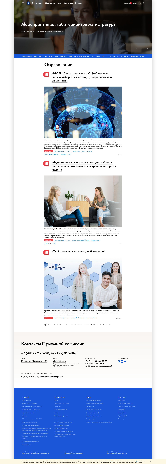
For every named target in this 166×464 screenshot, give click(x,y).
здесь (111, 461)
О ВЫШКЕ (25, 397)
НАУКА (88, 397)
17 (94, 324)
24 (109, 324)
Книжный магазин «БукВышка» (127, 406)
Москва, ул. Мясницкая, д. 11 (34, 361)
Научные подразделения (93, 400)
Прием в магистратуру (61, 416)
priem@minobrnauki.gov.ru (51, 376)
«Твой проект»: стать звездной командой (78, 251)
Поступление (37, 3)
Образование (50, 3)
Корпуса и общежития (28, 413)
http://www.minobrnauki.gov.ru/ (30, 452)
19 (100, 324)
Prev (136, 48)
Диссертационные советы (94, 410)
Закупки (24, 416)
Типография (121, 410)
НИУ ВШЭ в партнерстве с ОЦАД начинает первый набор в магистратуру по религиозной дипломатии (82, 76)
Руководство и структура (29, 403)
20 (103, 324)
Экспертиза (68, 3)
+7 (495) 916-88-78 (64, 353)
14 (84, 324)
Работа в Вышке (26, 445)
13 (81, 324)
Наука (59, 3)
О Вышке (78, 3)
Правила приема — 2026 (135, 27)
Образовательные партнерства (63, 431)
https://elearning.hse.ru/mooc (115, 452)
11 (75, 324)
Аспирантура (58, 419)
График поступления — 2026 (32, 56)
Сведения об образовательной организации (35, 433)
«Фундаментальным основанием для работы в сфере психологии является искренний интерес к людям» (84, 166)
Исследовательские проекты (94, 403)
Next (141, 48)
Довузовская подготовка (61, 403)
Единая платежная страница (30, 441)
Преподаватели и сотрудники (31, 410)
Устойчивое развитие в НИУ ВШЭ (32, 406)
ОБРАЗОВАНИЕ (59, 397)
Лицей (56, 400)
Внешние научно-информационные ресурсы (99, 422)
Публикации (121, 419)
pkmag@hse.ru (59, 361)
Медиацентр (122, 413)
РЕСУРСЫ (121, 397)
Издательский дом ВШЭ (125, 403)
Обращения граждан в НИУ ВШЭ (32, 419)
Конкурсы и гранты (91, 419)
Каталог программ (60, 56)
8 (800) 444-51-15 (29, 376)
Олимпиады (57, 406)
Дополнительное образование (63, 422)
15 (87, 324)
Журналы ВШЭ (122, 416)
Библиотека (121, 400)
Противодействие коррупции (30, 425)
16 (91, 324)
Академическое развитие (93, 416)
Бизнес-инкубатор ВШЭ (61, 428)
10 (72, 324)
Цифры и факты (26, 400)
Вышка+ (56, 413)
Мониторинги (90, 406)
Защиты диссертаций (92, 413)
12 (78, 324)
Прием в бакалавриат (60, 410)
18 (97, 324)
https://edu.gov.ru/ (69, 452)
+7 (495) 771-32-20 (35, 353)
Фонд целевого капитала (29, 422)
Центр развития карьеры (61, 425)
